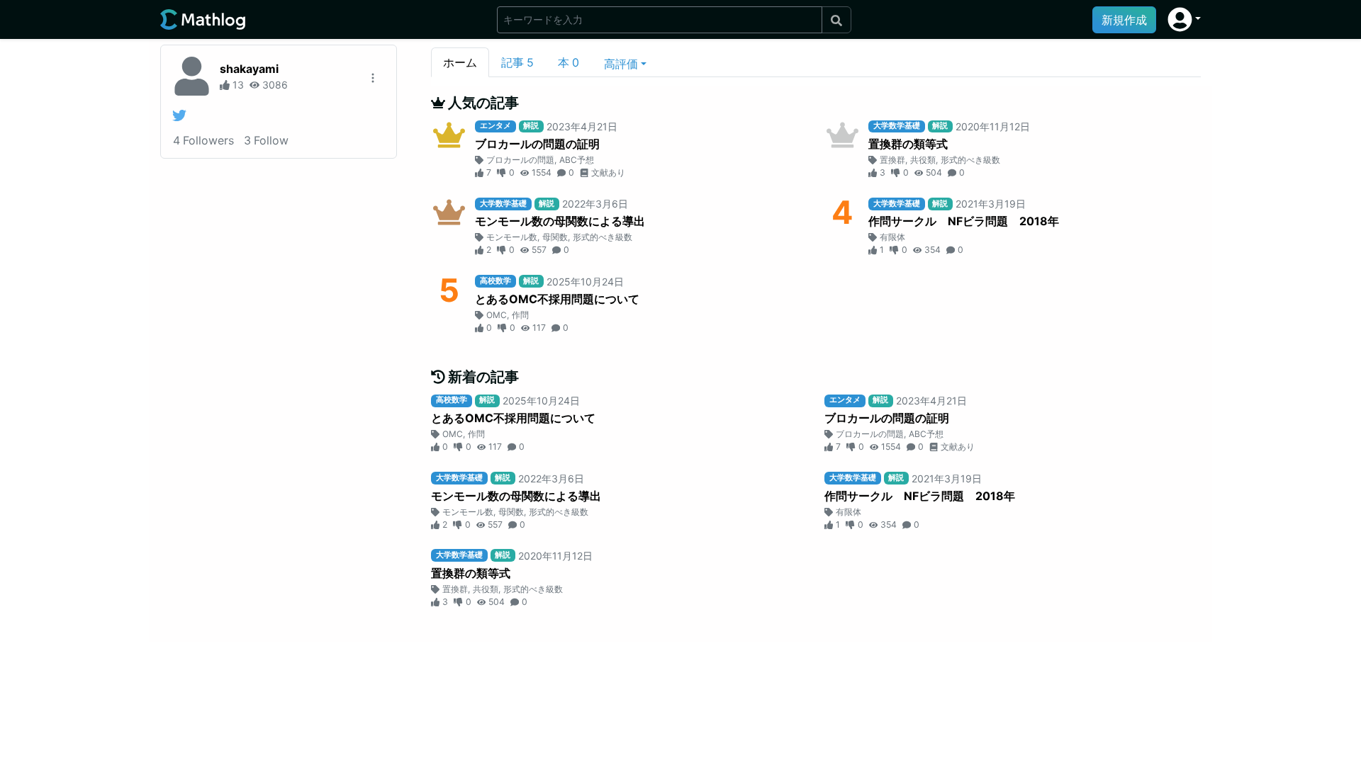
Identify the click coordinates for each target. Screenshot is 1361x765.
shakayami (249, 69)
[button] (1184, 19)
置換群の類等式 (908, 144)
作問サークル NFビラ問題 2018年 (963, 221)
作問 (520, 315)
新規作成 (1124, 20)
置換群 (892, 159)
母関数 (555, 237)
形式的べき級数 (970, 159)
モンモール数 (511, 237)
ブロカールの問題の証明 (537, 144)
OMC (496, 315)
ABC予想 (576, 159)
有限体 (892, 237)
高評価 (621, 63)
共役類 (923, 159)
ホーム (460, 62)
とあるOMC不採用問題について (557, 299)
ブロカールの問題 (520, 159)
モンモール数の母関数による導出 (560, 221)
